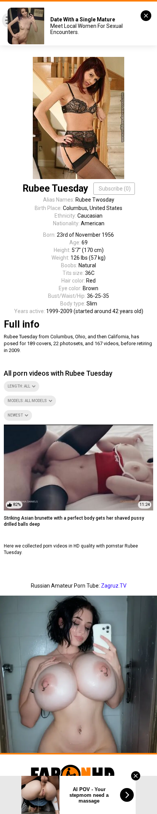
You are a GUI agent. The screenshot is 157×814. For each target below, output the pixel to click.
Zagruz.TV (114, 586)
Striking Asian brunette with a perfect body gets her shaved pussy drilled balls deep (74, 521)
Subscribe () (115, 189)
